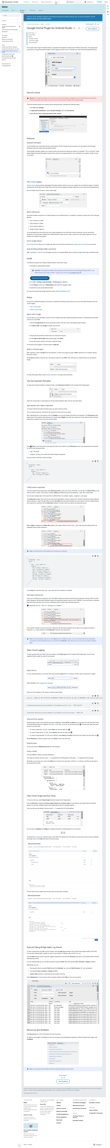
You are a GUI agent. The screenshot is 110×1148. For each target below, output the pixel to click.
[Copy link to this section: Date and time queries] (45, 719)
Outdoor (58, 1123)
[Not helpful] (98, 24)
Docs (56, 2)
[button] (10, 47)
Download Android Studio (40, 278)
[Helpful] (95, 24)
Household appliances (62, 1114)
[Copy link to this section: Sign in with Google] (42, 314)
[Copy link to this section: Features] (36, 139)
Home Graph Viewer (32, 244)
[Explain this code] (92, 461)
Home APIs (43, 1104)
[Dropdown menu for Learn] (16, 10)
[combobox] (74, 1)
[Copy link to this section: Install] (33, 259)
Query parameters (52, 375)
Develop (26, 2)
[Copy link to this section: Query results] (38, 751)
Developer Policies (78, 1120)
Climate (58, 1105)
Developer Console (94, 1102)
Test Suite (37, 837)
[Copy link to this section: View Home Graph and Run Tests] (57, 796)
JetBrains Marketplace (61, 291)
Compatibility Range (74, 272)
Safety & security (61, 1108)
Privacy (30, 1144)
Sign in (106, 2)
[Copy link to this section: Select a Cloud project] (45, 349)
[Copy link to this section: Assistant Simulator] (42, 143)
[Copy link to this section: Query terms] (38, 671)
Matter (5, 7)
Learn (12, 10)
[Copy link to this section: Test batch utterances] (44, 595)
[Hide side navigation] (19, 1145)
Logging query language (46, 683)
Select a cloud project (36, 309)
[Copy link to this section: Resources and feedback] (50, 1030)
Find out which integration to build (31, 1130)
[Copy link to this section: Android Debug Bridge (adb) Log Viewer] (58, 249)
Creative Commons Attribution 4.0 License (67, 1088)
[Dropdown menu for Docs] (59, 2)
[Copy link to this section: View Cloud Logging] (43, 182)
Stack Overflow (93, 1110)
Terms (25, 1144)
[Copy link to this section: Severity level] (38, 743)
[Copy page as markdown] (79, 28)
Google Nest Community (96, 1113)
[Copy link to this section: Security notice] (41, 93)
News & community (46, 2)
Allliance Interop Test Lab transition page (39, 18)
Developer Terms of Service (78, 1116)
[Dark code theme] (95, 461)
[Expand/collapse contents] (36, 33)
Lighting (58, 1102)
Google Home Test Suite (80, 244)
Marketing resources (78, 1105)
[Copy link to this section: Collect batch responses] (46, 487)
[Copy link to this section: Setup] (33, 298)
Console (99, 2)
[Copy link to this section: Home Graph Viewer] (43, 241)
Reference (33, 10)
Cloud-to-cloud (28, 1115)
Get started (5, 10)
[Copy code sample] (98, 461)
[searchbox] (11, 15)
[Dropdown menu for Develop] (26, 10)
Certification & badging (79, 1102)
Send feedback (92, 29)
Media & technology (61, 1111)
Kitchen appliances (61, 1117)
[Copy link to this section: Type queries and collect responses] (54, 406)
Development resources (79, 1108)
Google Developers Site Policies (44, 1090)
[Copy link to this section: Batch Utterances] (41, 212)
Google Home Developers (33, 24)
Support (40, 10)
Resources (35, 2)
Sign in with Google (35, 306)
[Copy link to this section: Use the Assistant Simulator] (52, 381)
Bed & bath (59, 1120)
